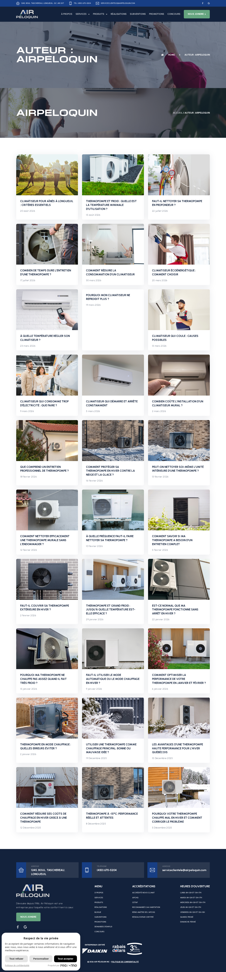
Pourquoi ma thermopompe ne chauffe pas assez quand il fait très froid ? (43, 679)
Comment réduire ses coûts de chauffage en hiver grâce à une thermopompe (43, 817)
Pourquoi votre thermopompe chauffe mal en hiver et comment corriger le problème (177, 817)
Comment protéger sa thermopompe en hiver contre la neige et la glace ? (110, 470)
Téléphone (102, 866)
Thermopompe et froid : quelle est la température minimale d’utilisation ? (111, 205)
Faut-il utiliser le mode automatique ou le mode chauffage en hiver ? (112, 679)
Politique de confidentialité (125, 962)
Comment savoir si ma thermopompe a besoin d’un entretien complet (172, 540)
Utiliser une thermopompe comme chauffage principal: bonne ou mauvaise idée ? (111, 748)
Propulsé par (54, 965)
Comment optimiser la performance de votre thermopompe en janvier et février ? (179, 679)
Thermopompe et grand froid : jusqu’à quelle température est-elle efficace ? (110, 609)
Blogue (97, 912)
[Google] (209, 3)
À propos (66, 14)
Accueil (177, 112)
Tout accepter (65, 958)
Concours (173, 14)
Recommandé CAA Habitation (146, 907)
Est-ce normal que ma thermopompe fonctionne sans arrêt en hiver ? (175, 609)
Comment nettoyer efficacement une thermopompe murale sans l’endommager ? (44, 540)
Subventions (138, 14)
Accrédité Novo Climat (143, 893)
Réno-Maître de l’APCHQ (143, 912)
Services (81, 14)
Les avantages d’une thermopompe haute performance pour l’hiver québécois (177, 748)
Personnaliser (41, 958)
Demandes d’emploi (103, 927)
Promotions (156, 14)
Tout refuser (16, 958)
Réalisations (119, 14)
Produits (98, 14)
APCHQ (135, 898)
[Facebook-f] (203, 3)
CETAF (135, 902)
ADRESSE (35, 866)
